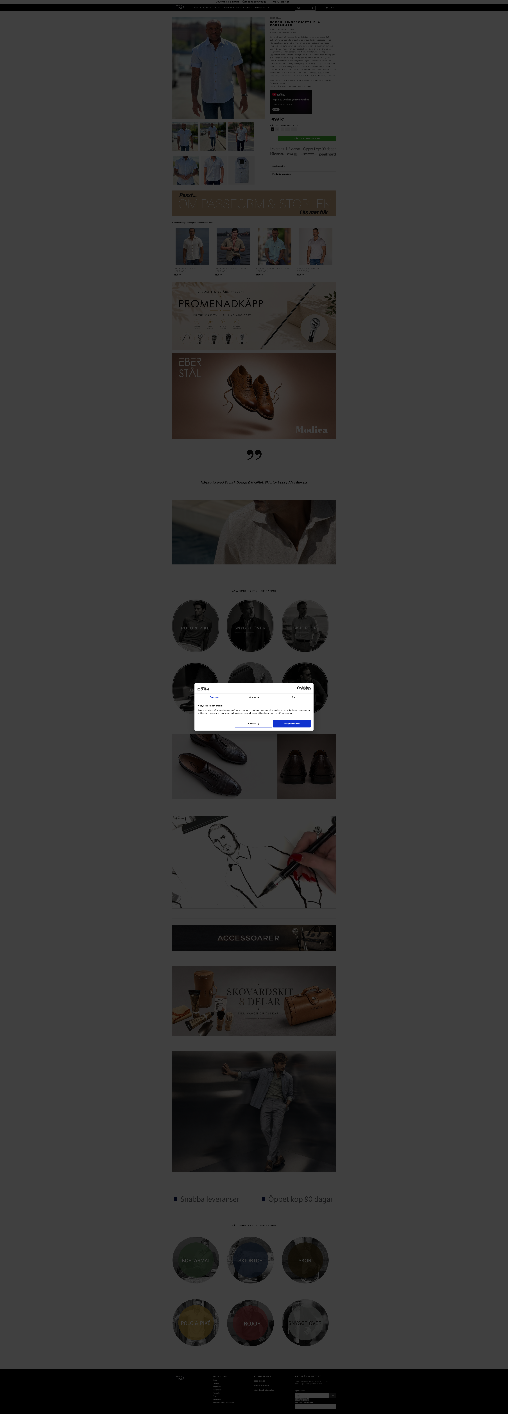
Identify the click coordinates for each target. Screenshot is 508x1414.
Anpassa (252, 723)
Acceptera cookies (291, 723)
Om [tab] (293, 697)
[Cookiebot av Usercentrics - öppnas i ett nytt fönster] (299, 688)
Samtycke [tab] (214, 697)
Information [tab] (254, 697)
